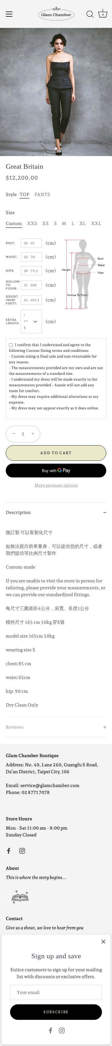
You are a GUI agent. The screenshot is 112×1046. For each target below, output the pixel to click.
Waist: (11, 256)
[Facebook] (50, 1030)
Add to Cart (56, 453)
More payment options (56, 485)
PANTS (42, 194)
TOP (24, 194)
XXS (32, 223)
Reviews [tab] (15, 727)
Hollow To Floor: (13, 285)
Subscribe (56, 1012)
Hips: (10, 270)
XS (45, 223)
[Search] (90, 15)
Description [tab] (18, 512)
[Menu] (9, 14)
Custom (14, 223)
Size (10, 212)
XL (82, 223)
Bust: (10, 243)
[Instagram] (62, 1030)
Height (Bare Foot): (12, 300)
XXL (96, 223)
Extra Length (12, 321)
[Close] (103, 941)
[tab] (56, 619)
